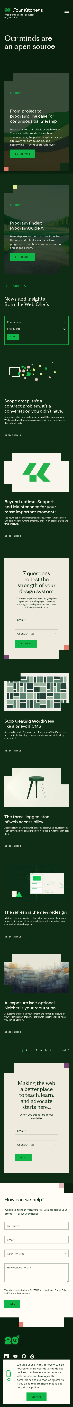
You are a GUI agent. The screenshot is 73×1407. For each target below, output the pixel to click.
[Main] (67, 12)
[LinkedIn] (6, 1356)
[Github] (24, 1356)
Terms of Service (16, 1292)
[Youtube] (15, 1356)
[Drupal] (32, 1356)
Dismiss (37, 1396)
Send (12, 1304)
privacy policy (30, 1387)
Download (25, 643)
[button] (22, 1049)
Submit (23, 1157)
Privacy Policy (61, 1290)
